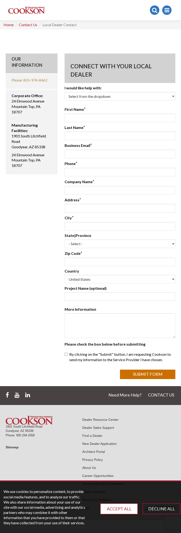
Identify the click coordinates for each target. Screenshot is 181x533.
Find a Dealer (92, 436)
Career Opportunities (98, 476)
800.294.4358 (25, 435)
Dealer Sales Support (98, 428)
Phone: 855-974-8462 (29, 80)
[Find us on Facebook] (7, 395)
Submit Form (147, 374)
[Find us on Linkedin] (27, 395)
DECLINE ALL (161, 508)
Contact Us (28, 24)
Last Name (75, 127)
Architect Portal (93, 452)
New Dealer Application (99, 444)
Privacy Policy (92, 460)
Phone (71, 163)
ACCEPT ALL (119, 508)
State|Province (78, 235)
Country (72, 271)
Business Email (78, 145)
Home (9, 24)
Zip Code (73, 253)
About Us (89, 468)
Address (73, 199)
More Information (80, 309)
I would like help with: (83, 88)
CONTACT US (161, 394)
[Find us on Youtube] (17, 395)
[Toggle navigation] (167, 10)
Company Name (79, 181)
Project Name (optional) (86, 288)
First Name (75, 109)
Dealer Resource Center (100, 419)
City (69, 217)
